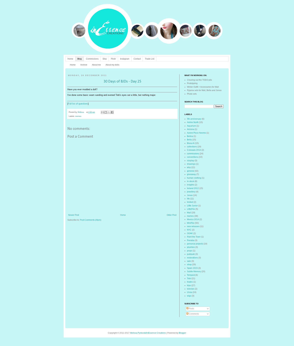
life (188, 198)
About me (96, 65)
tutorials (190, 289)
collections (192, 146)
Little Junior (192, 205)
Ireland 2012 (193, 188)
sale (189, 261)
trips (189, 285)
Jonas (190, 195)
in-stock (190, 181)
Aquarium (191, 126)
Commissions (92, 59)
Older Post (171, 215)
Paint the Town (194, 237)
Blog (79, 59)
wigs (189, 296)
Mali (189, 212)
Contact (137, 59)
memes (78, 116)
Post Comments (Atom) (90, 220)
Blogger (182, 333)
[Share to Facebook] (112, 112)
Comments (193, 314)
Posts (191, 308)
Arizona (190, 129)
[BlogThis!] (105, 112)
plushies (191, 247)
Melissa (81, 112)
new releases (193, 226)
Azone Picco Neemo (196, 133)
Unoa (189, 292)
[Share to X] (109, 112)
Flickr (113, 59)
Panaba (190, 240)
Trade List (149, 59)
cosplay (190, 160)
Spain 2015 (192, 268)
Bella (189, 139)
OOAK (190, 233)
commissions (193, 153)
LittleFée (191, 209)
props (189, 251)
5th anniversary (194, 119)
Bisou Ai (190, 143)
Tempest (191, 275)
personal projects (195, 244)
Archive (83, 65)
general (190, 171)
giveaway (191, 174)
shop (189, 264)
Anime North (193, 122)
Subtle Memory (194, 271)
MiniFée (190, 223)
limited (190, 202)
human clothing (194, 178)
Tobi (189, 278)
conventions (192, 157)
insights (190, 185)
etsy (189, 167)
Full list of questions (78, 103)
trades (190, 282)
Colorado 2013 (194, 150)
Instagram (124, 59)
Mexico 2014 (193, 219)
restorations (192, 258)
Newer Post (73, 215)
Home (70, 59)
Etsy (105, 59)
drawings (191, 164)
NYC (189, 230)
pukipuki (191, 254)
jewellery (191, 192)
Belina (190, 136)
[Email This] (102, 112)
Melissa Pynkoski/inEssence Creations (148, 333)
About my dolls (112, 65)
